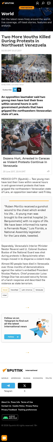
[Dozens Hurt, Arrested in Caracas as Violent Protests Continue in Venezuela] (26, 137)
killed (5, 295)
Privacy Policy (32, 406)
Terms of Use (27, 402)
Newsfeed (14, 290)
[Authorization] (37, 3)
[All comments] (4, 438)
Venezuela (39, 290)
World (5, 290)
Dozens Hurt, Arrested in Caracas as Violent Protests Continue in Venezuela (26, 161)
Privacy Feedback (9, 409)
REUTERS (6, 85)
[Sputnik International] (8, 4)
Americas (16, 378)
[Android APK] (10, 417)
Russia (26, 378)
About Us (5, 402)
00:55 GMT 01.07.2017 (11, 50)
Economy (38, 378)
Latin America (27, 290)
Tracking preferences (27, 409)
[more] (48, 171)
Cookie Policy (18, 406)
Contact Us (6, 406)
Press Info (15, 402)
